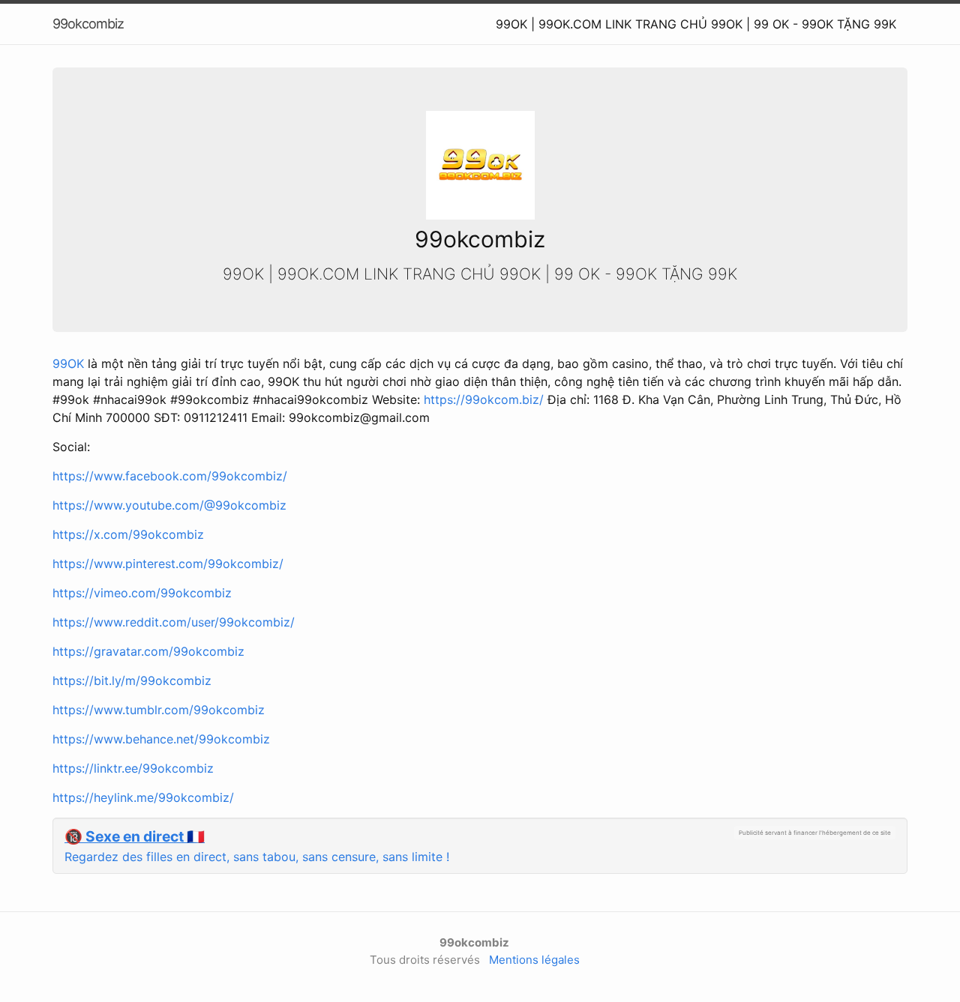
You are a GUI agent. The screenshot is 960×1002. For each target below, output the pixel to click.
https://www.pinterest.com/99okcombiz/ (168, 563)
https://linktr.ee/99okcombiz (133, 768)
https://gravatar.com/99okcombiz (148, 651)
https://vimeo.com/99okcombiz (142, 592)
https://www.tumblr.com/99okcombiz (158, 709)
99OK (68, 363)
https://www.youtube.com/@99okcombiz (169, 505)
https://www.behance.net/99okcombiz (161, 738)
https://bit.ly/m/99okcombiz (132, 680)
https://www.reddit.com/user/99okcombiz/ (173, 622)
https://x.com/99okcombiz (128, 534)
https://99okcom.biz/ (486, 399)
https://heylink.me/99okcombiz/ (143, 797)
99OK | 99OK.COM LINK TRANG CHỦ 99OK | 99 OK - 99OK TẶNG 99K (696, 23)
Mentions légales (534, 960)
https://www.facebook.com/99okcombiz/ (169, 475)
